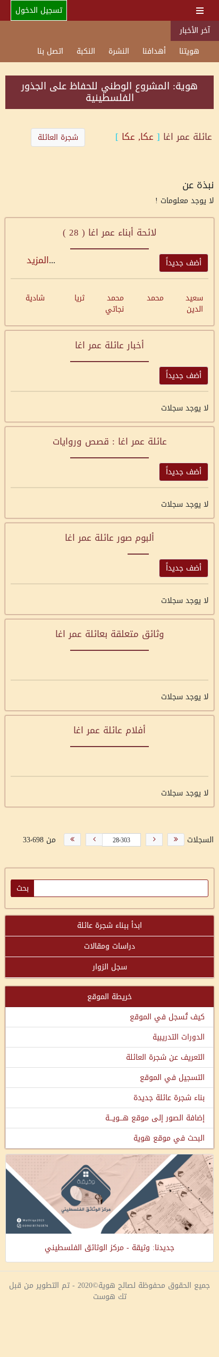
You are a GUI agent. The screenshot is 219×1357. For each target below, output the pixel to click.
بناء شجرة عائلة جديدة (169, 1098)
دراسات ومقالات (109, 946)
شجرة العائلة (58, 137)
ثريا (79, 298)
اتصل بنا (50, 51)
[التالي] (94, 839)
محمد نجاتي (114, 303)
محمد (155, 298)
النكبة (86, 51)
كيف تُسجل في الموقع (167, 1017)
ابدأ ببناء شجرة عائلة (109, 925)
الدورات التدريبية (179, 1037)
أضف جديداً (183, 263)
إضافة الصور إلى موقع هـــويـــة (155, 1118)
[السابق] (154, 839)
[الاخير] (72, 839)
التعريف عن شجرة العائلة (165, 1057)
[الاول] (175, 839)
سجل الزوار (109, 967)
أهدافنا (154, 51)
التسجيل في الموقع (172, 1077)
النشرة (118, 51)
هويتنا (189, 51)
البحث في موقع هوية (169, 1138)
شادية (35, 298)
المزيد (38, 260)
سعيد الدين (194, 303)
